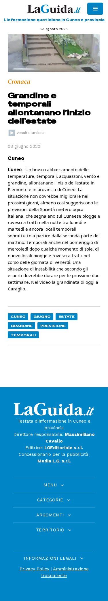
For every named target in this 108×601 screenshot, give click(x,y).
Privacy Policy (34, 569)
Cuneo (18, 316)
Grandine (22, 326)
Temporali (23, 335)
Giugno (42, 316)
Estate (66, 316)
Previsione (53, 326)
